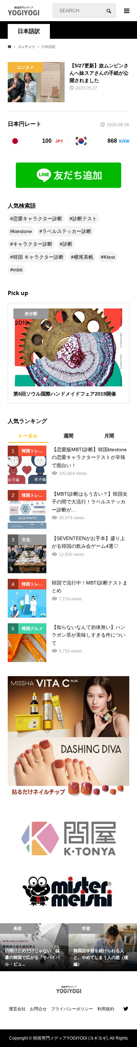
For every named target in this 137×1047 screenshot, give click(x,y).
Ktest (109, 257)
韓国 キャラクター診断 (38, 257)
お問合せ (38, 1008)
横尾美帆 (83, 257)
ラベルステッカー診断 (66, 231)
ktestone (22, 231)
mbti (17, 270)
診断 (67, 244)
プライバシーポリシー (72, 1008)
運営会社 (17, 1008)
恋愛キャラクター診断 (37, 218)
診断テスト (84, 218)
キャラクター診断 (32, 244)
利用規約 (105, 1008)
